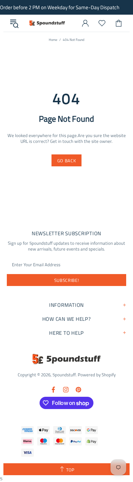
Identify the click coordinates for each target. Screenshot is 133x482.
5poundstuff (46, 23)
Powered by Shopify (97, 375)
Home (53, 39)
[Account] (85, 23)
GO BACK (66, 160)
